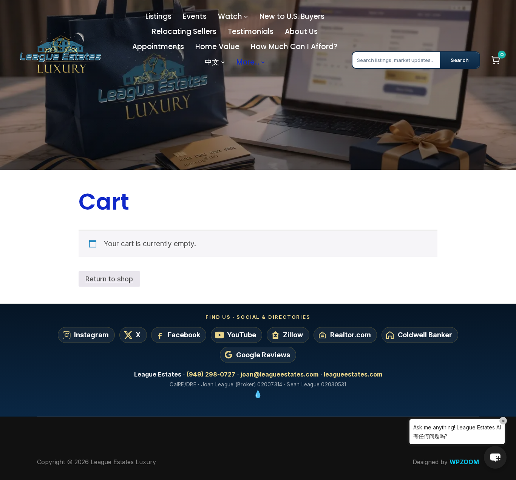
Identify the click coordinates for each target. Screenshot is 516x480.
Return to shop (109, 279)
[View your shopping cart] (495, 60)
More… (247, 62)
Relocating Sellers (184, 31)
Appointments (158, 47)
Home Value (217, 47)
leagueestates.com (353, 374)
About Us (301, 31)
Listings (158, 16)
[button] (495, 457)
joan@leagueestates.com (279, 374)
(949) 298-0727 (211, 374)
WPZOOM (464, 462)
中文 (212, 62)
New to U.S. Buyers (292, 16)
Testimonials (250, 31)
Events (195, 16)
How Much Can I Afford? (294, 47)
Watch (230, 16)
